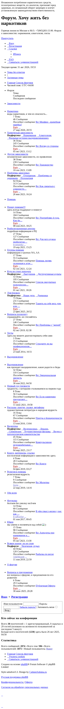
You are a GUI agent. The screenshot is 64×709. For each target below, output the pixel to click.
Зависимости (13, 103)
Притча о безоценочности (49, 418)
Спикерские (15, 431)
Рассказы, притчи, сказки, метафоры (25, 407)
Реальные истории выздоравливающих (29, 138)
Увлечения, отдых (30, 546)
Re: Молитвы (42, 482)
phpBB (24, 664)
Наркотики (12, 111)
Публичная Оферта (45, 585)
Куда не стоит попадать (19, 271)
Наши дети (29, 295)
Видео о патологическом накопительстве (34, 432)
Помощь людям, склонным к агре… (32, 262)
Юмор (10, 522)
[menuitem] (10, 43)
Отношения (29, 175)
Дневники (43, 295)
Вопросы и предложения (19, 572)
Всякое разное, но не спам (20, 543)
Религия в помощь (16, 471)
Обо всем (12, 493)
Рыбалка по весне (45, 554)
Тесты (10, 333)
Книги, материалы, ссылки (21, 453)
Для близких (13, 293)
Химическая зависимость (20, 132)
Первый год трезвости (18, 386)
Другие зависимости (17, 154)
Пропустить (7, 38)
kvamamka (18, 244)
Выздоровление (15, 357)
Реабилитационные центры (21, 228)
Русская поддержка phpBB (14, 677)
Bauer (49, 649)
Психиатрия (27, 178)
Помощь (11, 199)
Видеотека (12, 426)
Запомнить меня (46, 607)
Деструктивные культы (49, 274)
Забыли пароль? (28, 607)
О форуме (12, 564)
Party (15, 127)
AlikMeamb (18, 557)
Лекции (44, 429)
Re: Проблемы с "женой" (48, 325)
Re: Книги (41, 463)
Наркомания (29, 135)
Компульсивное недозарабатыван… (32, 443)
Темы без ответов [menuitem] (16, 72)
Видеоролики (30, 429)
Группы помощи (15, 250)
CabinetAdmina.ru (38, 672)
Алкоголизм (45, 135)
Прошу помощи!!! (16, 207)
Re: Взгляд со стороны (47, 146)
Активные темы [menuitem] (15, 77)
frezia (15, 485)
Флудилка (12, 500)
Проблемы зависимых (18, 173)
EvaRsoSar (18, 516)
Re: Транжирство (44, 165)
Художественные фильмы (37, 431)
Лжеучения (29, 274)
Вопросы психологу (17, 314)
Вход (4, 596)
